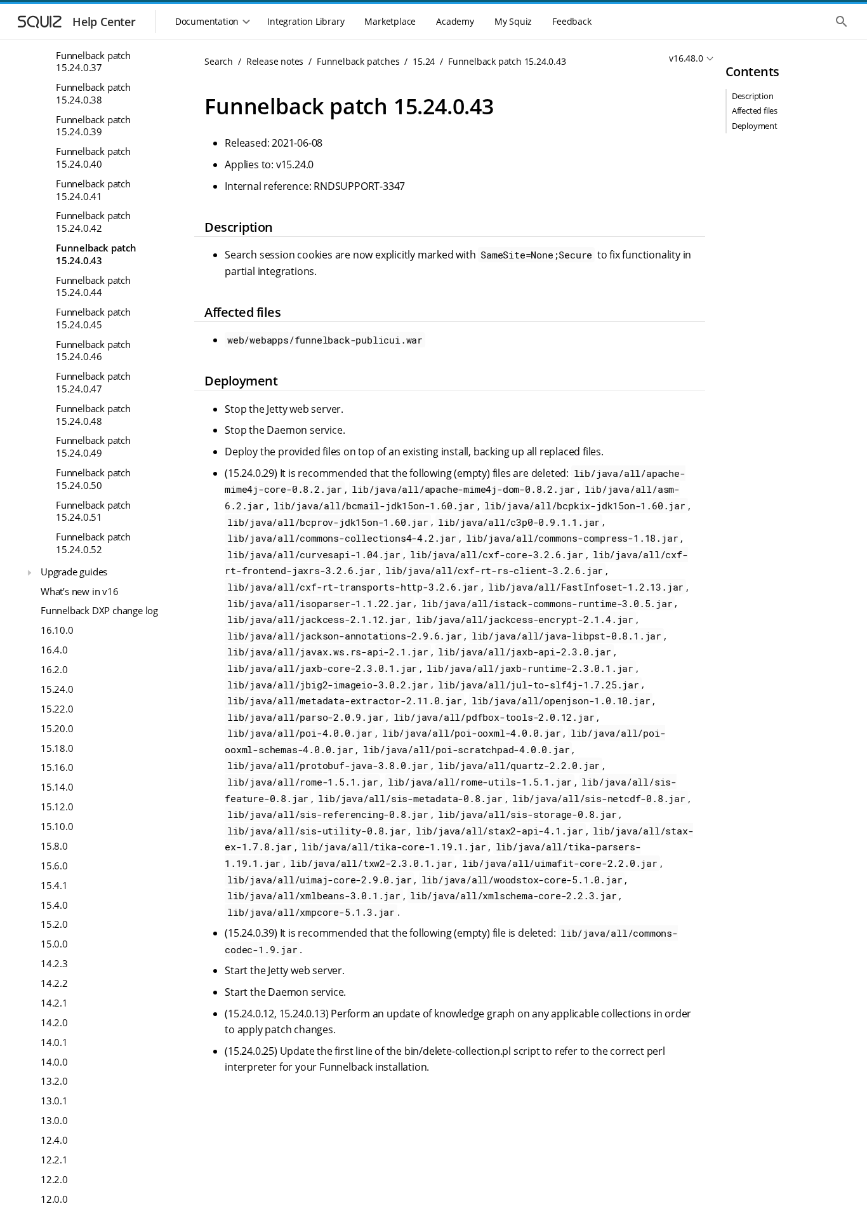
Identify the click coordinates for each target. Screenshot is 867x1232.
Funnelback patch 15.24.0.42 (93, 221)
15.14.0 (57, 786)
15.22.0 (57, 708)
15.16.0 (57, 767)
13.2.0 (54, 1081)
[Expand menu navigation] (29, 572)
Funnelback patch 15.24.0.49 (93, 446)
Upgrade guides (74, 571)
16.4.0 (54, 649)
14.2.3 (54, 963)
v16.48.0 (686, 58)
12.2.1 (54, 1159)
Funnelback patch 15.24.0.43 (96, 254)
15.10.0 (57, 826)
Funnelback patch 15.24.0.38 (93, 93)
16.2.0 (54, 669)
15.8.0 (54, 846)
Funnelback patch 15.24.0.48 (93, 414)
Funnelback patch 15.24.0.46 (93, 350)
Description (753, 96)
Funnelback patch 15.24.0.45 (93, 318)
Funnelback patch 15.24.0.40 (93, 157)
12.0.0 (54, 1198)
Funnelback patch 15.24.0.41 (93, 190)
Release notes (274, 61)
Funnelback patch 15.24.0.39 (93, 125)
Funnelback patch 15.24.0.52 (93, 543)
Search (218, 61)
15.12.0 (57, 806)
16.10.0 (57, 630)
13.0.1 (54, 1100)
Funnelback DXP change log (99, 610)
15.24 (424, 61)
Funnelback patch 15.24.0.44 (93, 285)
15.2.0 (54, 924)
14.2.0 (54, 1021)
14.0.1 (54, 1041)
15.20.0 (57, 727)
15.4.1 (54, 884)
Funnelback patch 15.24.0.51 (93, 510)
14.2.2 (54, 983)
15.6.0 (54, 865)
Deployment (755, 125)
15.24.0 (57, 689)
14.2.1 (54, 1002)
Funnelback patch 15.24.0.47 (93, 382)
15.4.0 (54, 904)
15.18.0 (57, 747)
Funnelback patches (358, 61)
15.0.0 (54, 943)
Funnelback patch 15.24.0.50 (93, 479)
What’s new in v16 (80, 590)
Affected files (755, 110)
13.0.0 (54, 1120)
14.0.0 (54, 1061)
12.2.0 (54, 1178)
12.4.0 (54, 1140)
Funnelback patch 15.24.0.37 (93, 61)
